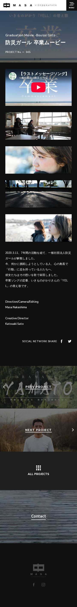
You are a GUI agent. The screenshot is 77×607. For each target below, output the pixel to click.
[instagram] (43, 585)
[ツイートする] (70, 341)
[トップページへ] (29, 5)
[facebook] (34, 585)
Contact (38, 516)
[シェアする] (61, 341)
